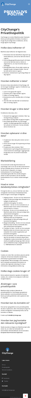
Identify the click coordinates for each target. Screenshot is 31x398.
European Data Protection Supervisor (12, 332)
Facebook (6, 378)
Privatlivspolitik (6, 367)
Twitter (6, 381)
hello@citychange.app (14, 315)
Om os (3, 364)
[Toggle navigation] (29, 4)
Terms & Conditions (7, 370)
